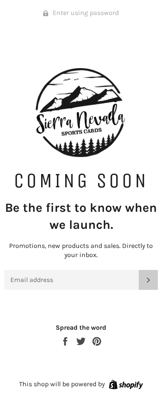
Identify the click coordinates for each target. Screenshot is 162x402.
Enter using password (85, 13)
